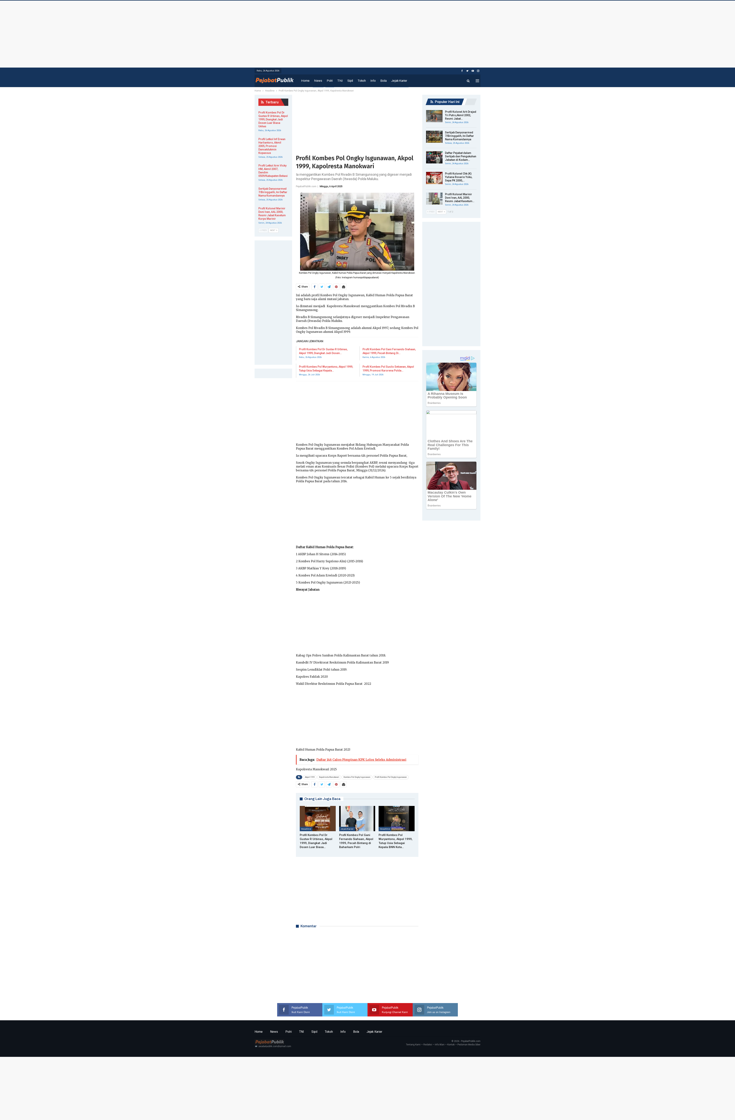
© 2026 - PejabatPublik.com (466, 1041)
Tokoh (362, 80)
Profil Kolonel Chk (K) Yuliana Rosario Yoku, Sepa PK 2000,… (458, 177)
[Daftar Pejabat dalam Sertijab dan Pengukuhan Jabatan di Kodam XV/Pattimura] (434, 157)
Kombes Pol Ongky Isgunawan (357, 777)
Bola (383, 80)
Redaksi (427, 1044)
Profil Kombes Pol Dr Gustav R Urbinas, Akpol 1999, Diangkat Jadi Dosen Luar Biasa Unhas (273, 119)
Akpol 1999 (310, 777)
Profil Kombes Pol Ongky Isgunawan (391, 777)
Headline (306, 829)
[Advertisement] (367, 33)
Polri (330, 80)
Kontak (451, 1044)
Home (305, 80)
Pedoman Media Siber (468, 1044)
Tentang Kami (413, 1044)
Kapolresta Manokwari (329, 777)
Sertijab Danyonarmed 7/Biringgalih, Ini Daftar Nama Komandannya (459, 136)
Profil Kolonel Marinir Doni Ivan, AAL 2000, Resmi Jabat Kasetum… (459, 198)
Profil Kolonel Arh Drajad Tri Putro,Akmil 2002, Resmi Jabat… (460, 115)
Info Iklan (439, 1044)
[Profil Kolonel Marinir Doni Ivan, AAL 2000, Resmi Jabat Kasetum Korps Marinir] (434, 199)
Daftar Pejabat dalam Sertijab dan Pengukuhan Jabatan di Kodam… (460, 156)
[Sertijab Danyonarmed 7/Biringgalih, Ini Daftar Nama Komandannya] (434, 137)
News (318, 80)
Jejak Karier (399, 80)
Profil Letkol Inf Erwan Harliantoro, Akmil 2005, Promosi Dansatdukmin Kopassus (271, 146)
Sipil (350, 80)
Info (373, 80)
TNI (340, 80)
